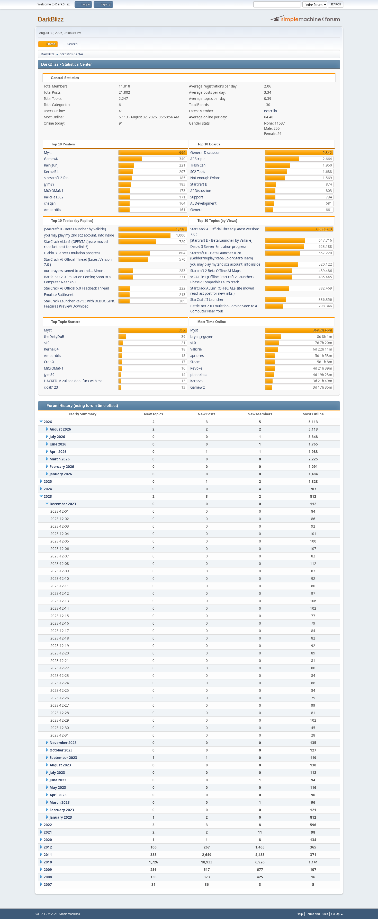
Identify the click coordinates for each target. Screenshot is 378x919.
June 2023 (58, 780)
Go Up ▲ (337, 914)
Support (196, 197)
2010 (48, 862)
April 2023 (58, 795)
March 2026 (60, 459)
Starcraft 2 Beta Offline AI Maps (215, 270)
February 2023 (62, 810)
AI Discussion (200, 190)
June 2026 (58, 444)
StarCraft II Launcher (207, 299)
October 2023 (61, 750)
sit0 (47, 342)
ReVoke (196, 368)
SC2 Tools (197, 171)
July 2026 (57, 436)
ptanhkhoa (198, 374)
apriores (197, 355)
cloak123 (51, 387)
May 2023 (58, 787)
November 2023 (63, 742)
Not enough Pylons (205, 178)
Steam (195, 362)
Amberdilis (52, 209)
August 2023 (60, 765)
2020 (48, 839)
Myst (48, 152)
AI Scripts (197, 158)
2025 (48, 481)
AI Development (203, 203)
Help (300, 914)
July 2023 (57, 772)
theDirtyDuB (54, 336)
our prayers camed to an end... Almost (74, 270)
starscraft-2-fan (56, 178)
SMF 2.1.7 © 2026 (46, 913)
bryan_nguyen (201, 336)
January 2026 (61, 474)
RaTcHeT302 (54, 197)
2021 (48, 832)
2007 (48, 884)
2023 (48, 496)
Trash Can (197, 165)
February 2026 (62, 466)
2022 (48, 824)
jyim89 (49, 184)
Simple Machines (69, 913)
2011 (48, 854)
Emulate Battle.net (59, 294)
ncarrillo (270, 111)
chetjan (50, 203)
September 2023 (63, 757)
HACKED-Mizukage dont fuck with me (73, 381)
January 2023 (61, 817)
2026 (48, 421)
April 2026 (58, 451)
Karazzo (196, 381)
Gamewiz (51, 158)
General (196, 209)
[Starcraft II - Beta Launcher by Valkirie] (75, 229)
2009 (48, 869)
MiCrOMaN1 (54, 190)
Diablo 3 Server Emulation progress (72, 253)
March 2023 (60, 802)
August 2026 (60, 429)
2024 (48, 489)
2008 (48, 877)
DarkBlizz (51, 19)
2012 (48, 847)
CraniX (49, 362)
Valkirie (196, 349)
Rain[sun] (51, 165)
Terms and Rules (317, 914)
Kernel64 (51, 171)
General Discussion (205, 152)
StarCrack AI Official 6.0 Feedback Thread (76, 288)
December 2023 (63, 504)
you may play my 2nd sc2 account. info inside (79, 235)
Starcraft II (199, 184)
